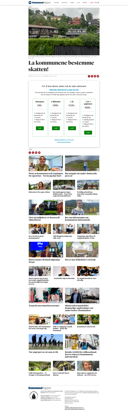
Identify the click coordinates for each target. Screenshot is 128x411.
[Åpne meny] (98, 2)
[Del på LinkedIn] (95, 76)
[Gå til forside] (40, 3)
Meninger (56, 2)
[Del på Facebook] (89, 76)
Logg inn (92, 2)
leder (30, 149)
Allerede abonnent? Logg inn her (64, 90)
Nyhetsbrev (65, 2)
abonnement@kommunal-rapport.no (75, 409)
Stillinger (84, 2)
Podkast (72, 2)
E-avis (78, 2)
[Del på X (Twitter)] (92, 76)
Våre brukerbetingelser (64, 142)
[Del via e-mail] (98, 76)
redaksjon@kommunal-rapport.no (74, 407)
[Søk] (96, 3)
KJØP (40, 128)
